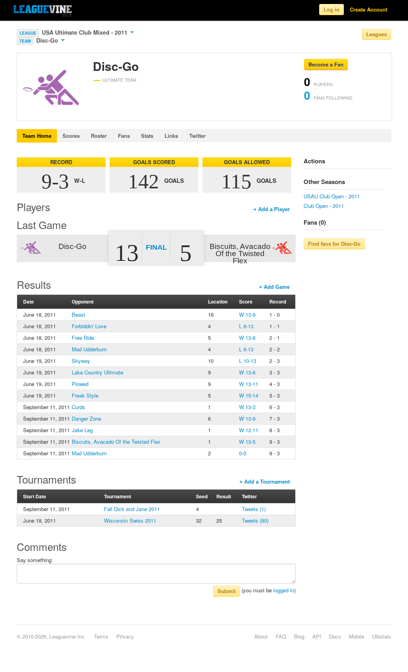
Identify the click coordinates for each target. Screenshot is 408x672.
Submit (226, 591)
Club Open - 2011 (324, 206)
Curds (78, 407)
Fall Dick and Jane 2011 (132, 509)
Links (171, 135)
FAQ (281, 636)
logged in (283, 590)
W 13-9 (247, 314)
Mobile (356, 636)
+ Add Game (274, 287)
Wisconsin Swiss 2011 (130, 520)
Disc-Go (48, 40)
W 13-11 (248, 384)
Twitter (197, 135)
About (261, 636)
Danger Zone (86, 418)
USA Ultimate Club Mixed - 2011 (85, 32)
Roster (99, 135)
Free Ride (83, 337)
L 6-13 (246, 349)
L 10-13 (247, 360)
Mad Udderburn (89, 349)
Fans (124, 135)
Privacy (125, 636)
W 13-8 (247, 337)
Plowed (80, 384)
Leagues (376, 34)
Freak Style (85, 395)
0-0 (242, 453)
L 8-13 (246, 326)
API (316, 636)
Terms (101, 636)
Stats (147, 135)
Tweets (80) (255, 520)
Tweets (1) (254, 509)
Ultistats (381, 636)
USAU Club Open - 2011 (332, 196)
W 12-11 (248, 430)
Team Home (36, 135)
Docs (335, 636)
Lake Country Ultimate (97, 372)
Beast (78, 314)
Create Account (368, 9)
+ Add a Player (271, 209)
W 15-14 (248, 395)
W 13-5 (247, 441)
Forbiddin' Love (89, 326)
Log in (331, 9)
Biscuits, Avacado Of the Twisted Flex (116, 441)
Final (156, 247)
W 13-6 (247, 372)
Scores (71, 135)
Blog (299, 636)
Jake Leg (82, 430)
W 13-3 (247, 407)
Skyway (81, 360)
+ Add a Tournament (264, 482)
